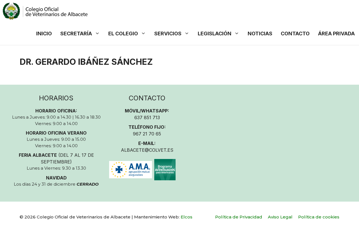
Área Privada (336, 33)
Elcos (186, 217)
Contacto (295, 33)
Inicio (44, 33)
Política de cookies (318, 217)
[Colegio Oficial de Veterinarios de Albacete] (45, 11)
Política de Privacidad (238, 217)
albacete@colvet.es (147, 150)
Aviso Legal (280, 217)
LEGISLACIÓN (214, 33)
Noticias (260, 33)
